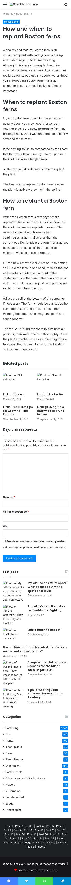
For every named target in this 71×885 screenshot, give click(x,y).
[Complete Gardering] (24, 4)
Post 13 (8, 834)
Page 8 (30, 846)
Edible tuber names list (44, 630)
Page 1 (61, 838)
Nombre (9, 496)
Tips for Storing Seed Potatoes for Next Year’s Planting (45, 693)
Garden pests (13, 772)
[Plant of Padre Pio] (52, 382)
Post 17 (54, 834)
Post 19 (14, 838)
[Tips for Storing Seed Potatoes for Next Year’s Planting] (14, 698)
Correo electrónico (16, 511)
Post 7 (7, 830)
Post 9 (28, 830)
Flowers (10, 784)
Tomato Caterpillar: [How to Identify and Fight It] (46, 608)
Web (5, 526)
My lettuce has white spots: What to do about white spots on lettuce (47, 587)
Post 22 (49, 838)
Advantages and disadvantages (25, 778)
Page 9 (41, 846)
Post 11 (50, 830)
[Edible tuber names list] (14, 635)
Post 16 (43, 834)
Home (9, 13)
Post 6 (60, 826)
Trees (8, 753)
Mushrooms (12, 791)
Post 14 (20, 834)
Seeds (9, 803)
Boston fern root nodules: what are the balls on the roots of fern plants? (35, 649)
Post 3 (29, 826)
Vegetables (12, 765)
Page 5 (40, 842)
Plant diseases (14, 759)
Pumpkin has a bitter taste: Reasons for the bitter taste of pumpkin (47, 666)
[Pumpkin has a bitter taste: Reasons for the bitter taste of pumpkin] (14, 672)
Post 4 (40, 826)
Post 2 (19, 826)
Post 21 (37, 838)
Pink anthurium (14, 394)
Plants (9, 740)
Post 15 (31, 834)
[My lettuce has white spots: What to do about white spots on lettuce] (14, 591)
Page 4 (29, 842)
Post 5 (50, 826)
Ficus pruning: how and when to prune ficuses (50, 410)
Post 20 (26, 838)
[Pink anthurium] (18, 382)
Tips (8, 734)
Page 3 (18, 842)
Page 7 (62, 842)
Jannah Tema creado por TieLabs (38, 870)
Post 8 (18, 830)
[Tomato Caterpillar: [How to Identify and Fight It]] (14, 615)
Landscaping (13, 809)
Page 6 (51, 842)
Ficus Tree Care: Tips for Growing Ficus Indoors (18, 410)
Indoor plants (24, 13)
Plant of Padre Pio (50, 394)
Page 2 (8, 842)
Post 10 (38, 830)
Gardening (11, 728)
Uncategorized (14, 797)
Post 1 (9, 826)
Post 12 (61, 830)
